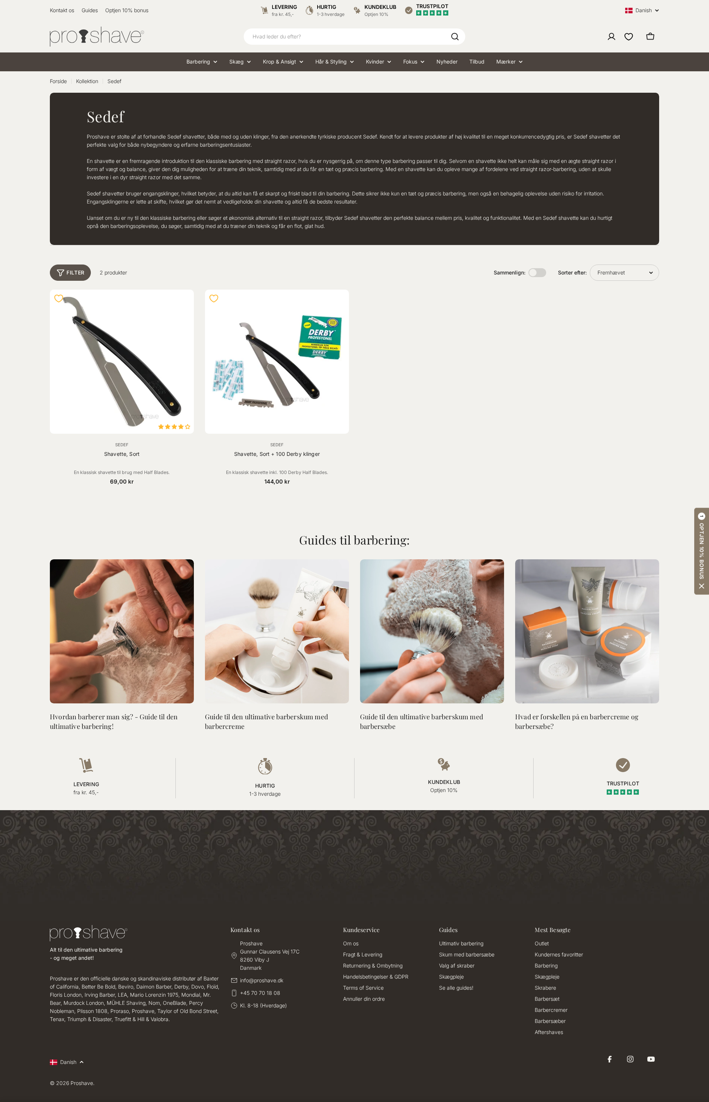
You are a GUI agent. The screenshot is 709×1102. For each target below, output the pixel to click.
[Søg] (455, 36)
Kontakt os (62, 10)
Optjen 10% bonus (126, 10)
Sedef (122, 444)
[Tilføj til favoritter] (59, 298)
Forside (58, 81)
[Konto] (611, 36)
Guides (90, 10)
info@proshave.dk (261, 980)
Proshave (82, 1083)
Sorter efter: (572, 272)
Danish (644, 10)
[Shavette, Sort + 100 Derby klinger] (277, 362)
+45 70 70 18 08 (260, 993)
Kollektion (87, 81)
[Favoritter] (629, 36)
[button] (701, 551)
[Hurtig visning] (184, 305)
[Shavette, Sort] (122, 362)
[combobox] (354, 36)
